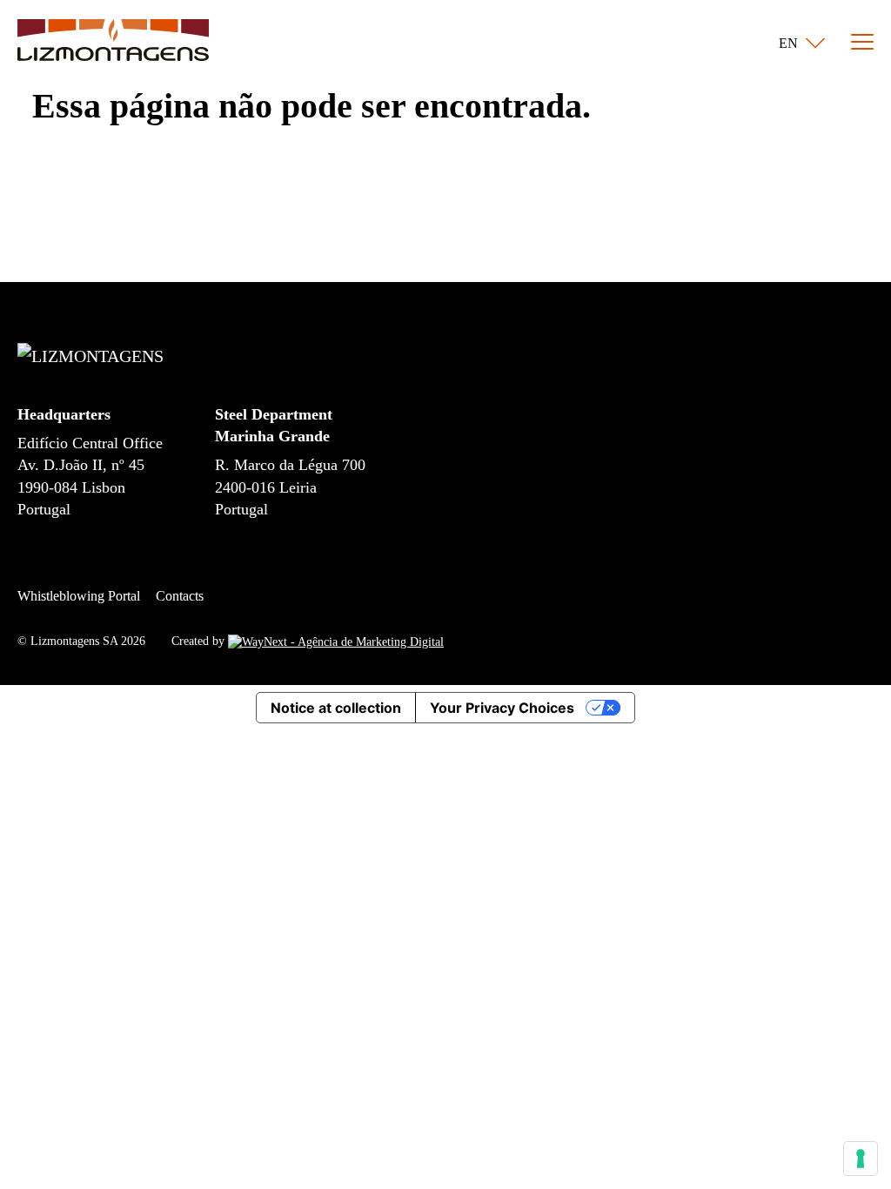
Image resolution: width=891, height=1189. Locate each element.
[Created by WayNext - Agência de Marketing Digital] (336, 641)
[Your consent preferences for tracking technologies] (860, 1158)
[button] (798, 43)
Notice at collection (336, 707)
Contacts (180, 595)
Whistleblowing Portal (78, 595)
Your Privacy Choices (502, 707)
